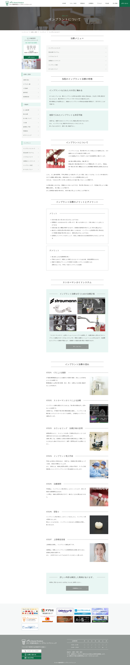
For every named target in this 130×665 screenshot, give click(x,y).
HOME (64, 3)
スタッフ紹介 (73, 3)
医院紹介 (82, 3)
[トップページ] (39, 641)
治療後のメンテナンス (54, 60)
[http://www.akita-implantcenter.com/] (82, 619)
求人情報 (115, 3)
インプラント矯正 (53, 64)
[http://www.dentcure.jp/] (65, 611)
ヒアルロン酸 (26, 84)
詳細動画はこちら (77, 588)
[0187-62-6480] (100, 611)
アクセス (99, 3)
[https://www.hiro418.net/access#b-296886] (47, 619)
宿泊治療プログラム (54, 52)
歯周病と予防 (26, 126)
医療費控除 (26, 96)
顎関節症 (25, 131)
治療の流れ (26, 80)
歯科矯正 (25, 92)
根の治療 (25, 114)
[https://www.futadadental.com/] (30, 627)
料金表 (107, 3)
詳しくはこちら (77, 346)
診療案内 (91, 3)
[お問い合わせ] (31, 654)
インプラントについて (54, 48)
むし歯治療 (26, 110)
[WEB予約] (31, 657)
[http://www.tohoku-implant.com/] (100, 619)
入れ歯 (25, 122)
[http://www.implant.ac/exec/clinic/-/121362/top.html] (82, 611)
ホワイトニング (27, 135)
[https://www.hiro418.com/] (30, 619)
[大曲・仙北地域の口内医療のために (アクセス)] (65, 619)
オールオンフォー (53, 69)
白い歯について (27, 118)
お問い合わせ (124, 3)
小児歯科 (25, 88)
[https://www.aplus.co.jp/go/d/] (47, 611)
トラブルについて (53, 56)
